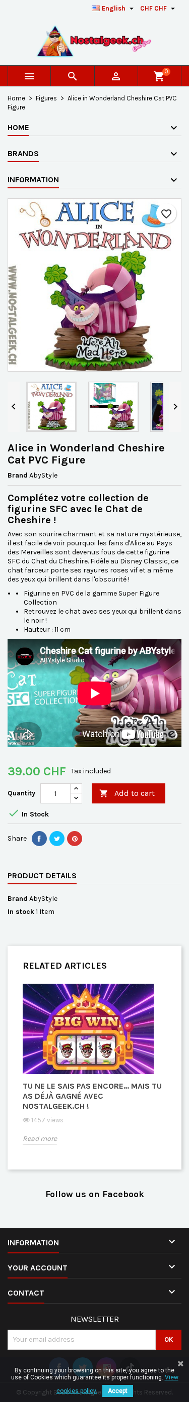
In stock (21, 911)
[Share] (39, 838)
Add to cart (127, 793)
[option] (94, 1071)
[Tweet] (57, 838)
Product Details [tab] (42, 875)
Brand (18, 475)
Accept (118, 1390)
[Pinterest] (74, 838)
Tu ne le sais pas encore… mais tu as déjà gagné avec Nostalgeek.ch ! (92, 1096)
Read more (40, 1138)
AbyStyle (43, 898)
